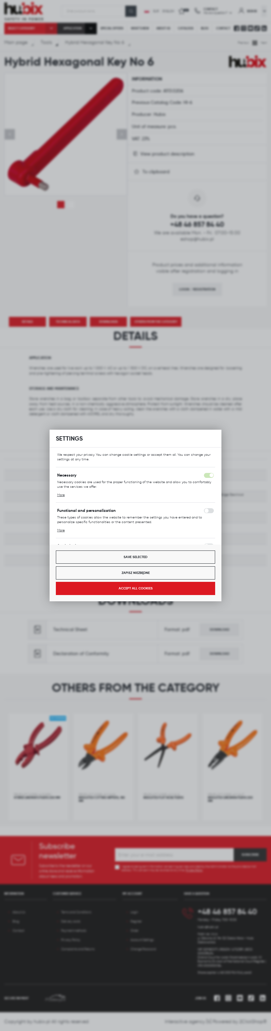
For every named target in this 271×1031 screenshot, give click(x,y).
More (61, 495)
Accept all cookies (136, 588)
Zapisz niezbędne (136, 573)
